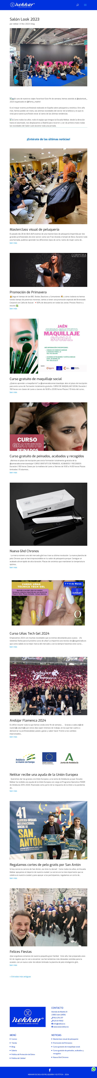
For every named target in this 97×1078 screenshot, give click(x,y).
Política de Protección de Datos (23, 1054)
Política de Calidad (18, 1058)
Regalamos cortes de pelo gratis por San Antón (45, 865)
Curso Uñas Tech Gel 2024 (29, 633)
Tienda (14, 1043)
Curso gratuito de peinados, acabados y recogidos (47, 456)
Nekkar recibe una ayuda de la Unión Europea (44, 774)
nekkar (16, 24)
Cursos (14, 1039)
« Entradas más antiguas (20, 977)
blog (33, 24)
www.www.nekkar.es (61, 1027)
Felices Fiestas (21, 952)
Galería (14, 1050)
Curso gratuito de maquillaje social (36, 379)
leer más (13, 243)
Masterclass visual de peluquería (34, 229)
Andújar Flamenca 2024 (28, 720)
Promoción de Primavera (28, 292)
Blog (13, 1047)
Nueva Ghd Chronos (24, 551)
